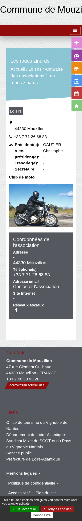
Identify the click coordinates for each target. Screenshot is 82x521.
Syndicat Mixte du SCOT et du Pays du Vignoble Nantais (38, 443)
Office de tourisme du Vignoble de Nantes (36, 425)
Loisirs (35, 69)
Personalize (42, 515)
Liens (12, 412)
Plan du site (46, 492)
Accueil (18, 69)
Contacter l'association (36, 286)
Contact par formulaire (26, 385)
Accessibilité (19, 492)
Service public (19, 453)
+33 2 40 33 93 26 (22, 379)
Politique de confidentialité (31, 483)
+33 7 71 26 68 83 (30, 136)
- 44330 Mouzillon (30, 125)
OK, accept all (26, 509)
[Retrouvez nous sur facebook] (16, 310)
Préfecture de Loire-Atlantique (33, 459)
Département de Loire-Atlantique (35, 434)
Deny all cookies (58, 509)
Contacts (16, 352)
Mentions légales (21, 473)
